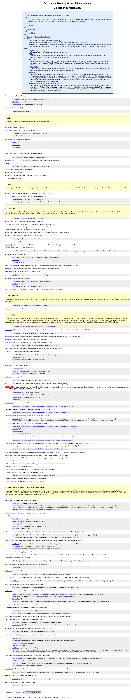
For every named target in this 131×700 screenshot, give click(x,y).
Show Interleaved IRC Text (33, 692)
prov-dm (33, 72)
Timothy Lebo (80, 21)
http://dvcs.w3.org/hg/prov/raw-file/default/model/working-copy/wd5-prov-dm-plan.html (44, 449)
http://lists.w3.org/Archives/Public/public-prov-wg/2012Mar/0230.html (39, 326)
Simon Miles (59, 21)
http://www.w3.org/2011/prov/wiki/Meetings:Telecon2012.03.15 (48, 15)
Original (29, 37)
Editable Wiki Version (42, 37)
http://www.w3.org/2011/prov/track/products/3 (32, 199)
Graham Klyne (50, 19)
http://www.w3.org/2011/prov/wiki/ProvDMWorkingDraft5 (35, 99)
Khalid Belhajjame (87, 19)
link (60, 41)
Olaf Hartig (107, 19)
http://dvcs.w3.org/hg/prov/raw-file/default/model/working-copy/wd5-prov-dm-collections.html (46, 440)
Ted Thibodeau (69, 21)
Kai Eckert (77, 19)
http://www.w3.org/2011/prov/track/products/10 (40, 281)
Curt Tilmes (30, 19)
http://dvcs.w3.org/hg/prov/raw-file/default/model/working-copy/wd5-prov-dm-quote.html (45, 412)
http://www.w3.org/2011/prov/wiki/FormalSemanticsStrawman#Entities (56, 596)
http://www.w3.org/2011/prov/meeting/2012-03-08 (33, 133)
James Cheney (60, 19)
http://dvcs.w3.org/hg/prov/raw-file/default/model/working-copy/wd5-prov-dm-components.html (47, 406)
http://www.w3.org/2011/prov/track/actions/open (33, 157)
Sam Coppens (49, 21)
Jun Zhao (69, 19)
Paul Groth (40, 21)
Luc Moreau (99, 19)
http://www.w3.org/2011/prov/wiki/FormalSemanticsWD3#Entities (51, 613)
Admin (32, 50)
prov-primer (34, 67)
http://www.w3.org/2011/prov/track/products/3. (46, 251)
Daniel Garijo (39, 19)
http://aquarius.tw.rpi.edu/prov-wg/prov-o (32, 218)
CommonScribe (19, 692)
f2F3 (31, 54)
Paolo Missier (31, 21)
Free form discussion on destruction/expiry (44, 83)
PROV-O (33, 59)
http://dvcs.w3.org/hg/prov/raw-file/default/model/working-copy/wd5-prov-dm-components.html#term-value (50, 426)
